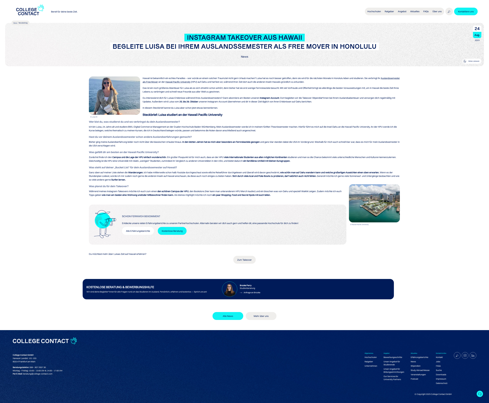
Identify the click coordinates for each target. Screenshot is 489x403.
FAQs (426, 11)
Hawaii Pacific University (178, 81)
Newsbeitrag (23, 23)
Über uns (437, 11)
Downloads (441, 374)
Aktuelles (414, 11)
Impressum (441, 379)
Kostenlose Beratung (172, 230)
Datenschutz (441, 383)
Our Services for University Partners (392, 378)
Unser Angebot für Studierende (392, 363)
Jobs (438, 361)
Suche (439, 370)
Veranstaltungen (418, 374)
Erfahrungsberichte (419, 357)
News (15, 23)
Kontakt (439, 357)
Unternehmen (371, 366)
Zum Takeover (244, 259)
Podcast (414, 379)
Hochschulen (371, 357)
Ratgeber (369, 361)
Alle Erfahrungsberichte (138, 230)
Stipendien (415, 366)
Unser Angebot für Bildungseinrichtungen (394, 370)
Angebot (402, 11)
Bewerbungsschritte (393, 357)
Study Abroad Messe (420, 370)
